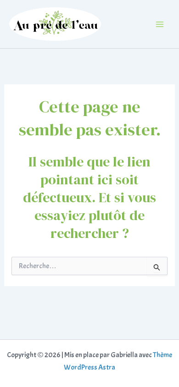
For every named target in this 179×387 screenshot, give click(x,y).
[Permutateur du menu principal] (160, 24)
